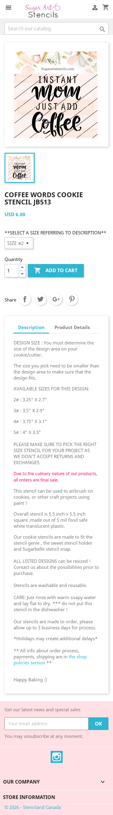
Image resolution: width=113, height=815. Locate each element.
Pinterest (72, 299)
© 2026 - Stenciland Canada (33, 807)
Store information (29, 797)
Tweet (40, 299)
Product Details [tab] (72, 327)
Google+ (56, 299)
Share (25, 299)
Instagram (57, 757)
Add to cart (55, 270)
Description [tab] (31, 327)
